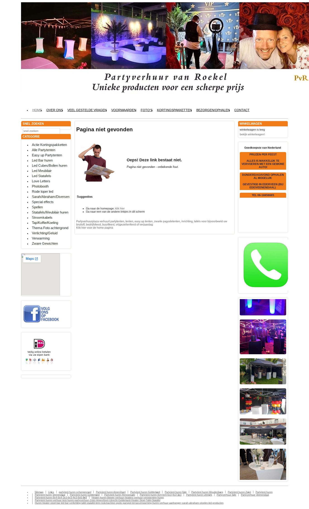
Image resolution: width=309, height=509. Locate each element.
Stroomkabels (42, 217)
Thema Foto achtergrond (50, 228)
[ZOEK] (66, 130)
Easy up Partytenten (47, 155)
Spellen (37, 207)
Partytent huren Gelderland (145, 492)
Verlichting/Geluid (44, 233)
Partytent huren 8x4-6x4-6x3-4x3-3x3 (160, 494)
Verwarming (41, 238)
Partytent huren (264, 492)
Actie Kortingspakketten (49, 145)
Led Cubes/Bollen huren (49, 165)
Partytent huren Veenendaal (50, 494)
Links (51, 492)
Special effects (43, 202)
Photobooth (40, 186)
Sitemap (39, 492)
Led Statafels (41, 176)
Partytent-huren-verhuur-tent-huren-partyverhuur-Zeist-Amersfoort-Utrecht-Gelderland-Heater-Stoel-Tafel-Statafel (97, 500)
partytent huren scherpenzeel (75, 492)
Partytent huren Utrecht (199, 494)
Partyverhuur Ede (226, 494)
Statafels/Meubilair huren (50, 212)
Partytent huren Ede (176, 492)
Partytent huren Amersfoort (111, 492)
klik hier (120, 208)
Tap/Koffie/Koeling (45, 223)
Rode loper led (42, 191)
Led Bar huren (42, 160)
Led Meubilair (42, 171)
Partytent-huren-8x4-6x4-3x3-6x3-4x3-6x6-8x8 (61, 497)
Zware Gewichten (45, 243)
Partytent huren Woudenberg (207, 492)
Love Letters (41, 181)
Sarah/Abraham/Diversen (50, 197)
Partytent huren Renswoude (119, 494)
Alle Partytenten (43, 150)
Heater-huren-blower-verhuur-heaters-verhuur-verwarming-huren (128, 497)
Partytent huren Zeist (239, 492)
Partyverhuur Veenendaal (255, 494)
